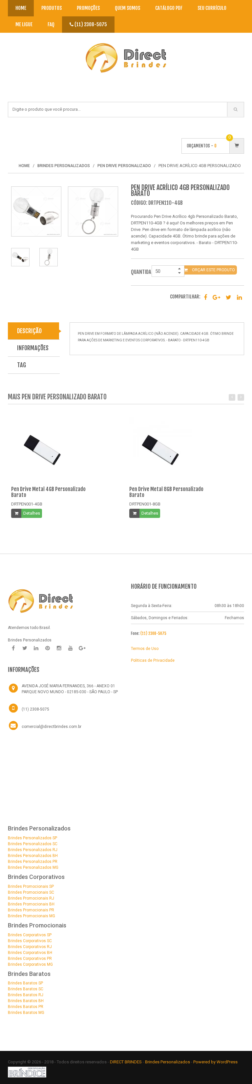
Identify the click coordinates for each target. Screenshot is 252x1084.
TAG (21, 365)
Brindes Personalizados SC (32, 844)
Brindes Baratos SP (25, 983)
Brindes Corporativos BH (30, 952)
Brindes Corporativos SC (30, 941)
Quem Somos (127, 8)
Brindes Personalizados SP (32, 838)
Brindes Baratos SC (25, 989)
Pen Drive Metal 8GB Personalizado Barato (166, 492)
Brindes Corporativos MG (30, 964)
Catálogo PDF (168, 8)
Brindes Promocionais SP (31, 886)
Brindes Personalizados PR (32, 861)
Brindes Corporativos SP (30, 935)
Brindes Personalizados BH (33, 855)
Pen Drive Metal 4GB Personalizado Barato (48, 492)
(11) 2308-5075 (90, 24)
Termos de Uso (144, 648)
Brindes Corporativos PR (30, 958)
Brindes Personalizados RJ (32, 849)
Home (20, 8)
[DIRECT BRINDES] (41, 600)
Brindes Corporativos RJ (30, 946)
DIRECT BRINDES (126, 1061)
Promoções (88, 8)
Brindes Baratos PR (25, 1006)
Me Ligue (23, 24)
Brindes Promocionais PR (31, 910)
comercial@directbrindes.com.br (51, 726)
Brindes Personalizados (168, 1061)
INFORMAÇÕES (33, 348)
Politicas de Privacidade (153, 660)
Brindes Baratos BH (26, 1000)
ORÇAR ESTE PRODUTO (213, 270)
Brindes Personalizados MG (33, 867)
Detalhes (31, 513)
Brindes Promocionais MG (31, 916)
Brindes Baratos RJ (25, 995)
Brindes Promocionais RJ (31, 898)
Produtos (51, 8)
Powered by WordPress (216, 1061)
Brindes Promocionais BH (31, 904)
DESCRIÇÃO (29, 330)
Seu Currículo (212, 8)
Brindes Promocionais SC (31, 892)
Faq (51, 24)
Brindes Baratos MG (26, 1012)
